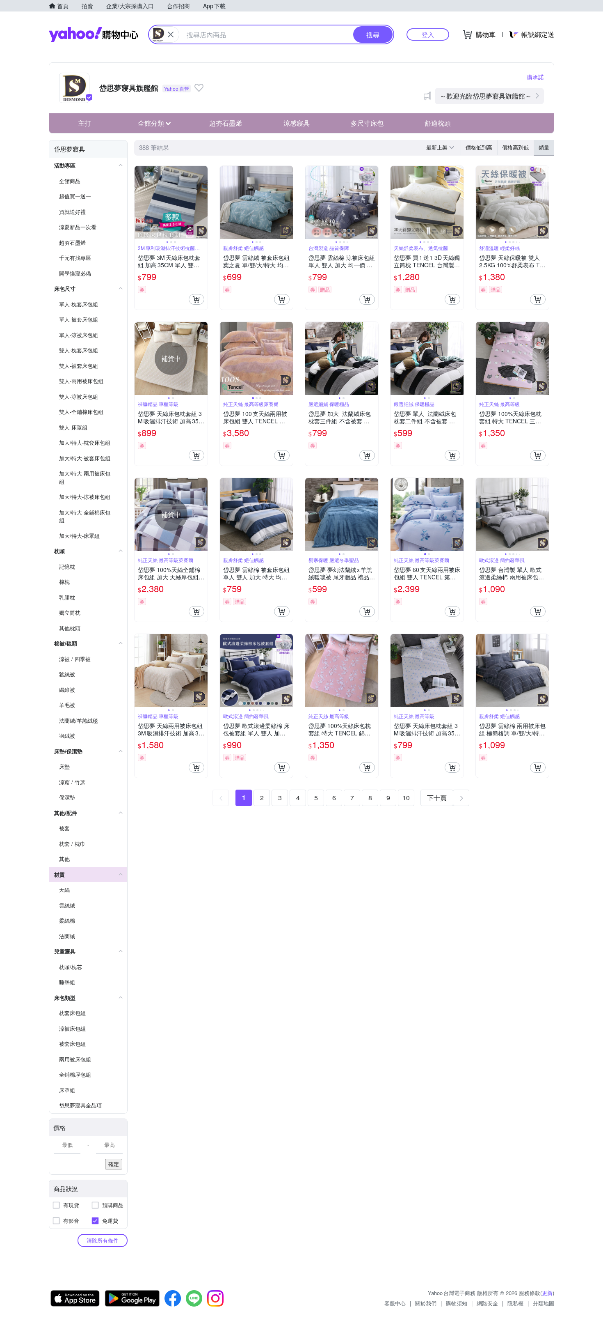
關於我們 (425, 1303)
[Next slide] (202, 202)
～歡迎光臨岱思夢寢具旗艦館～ (486, 96)
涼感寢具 (296, 123)
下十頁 (437, 797)
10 (406, 797)
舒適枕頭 (438, 123)
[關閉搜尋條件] (171, 34)
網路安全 (487, 1303)
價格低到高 (479, 147)
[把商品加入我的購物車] (196, 299)
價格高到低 (515, 147)
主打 (84, 123)
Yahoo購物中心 (93, 34)
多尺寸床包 (367, 123)
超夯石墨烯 (225, 123)
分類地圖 (543, 1303)
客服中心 (395, 1303)
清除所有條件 (103, 1240)
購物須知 (456, 1303)
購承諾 (535, 77)
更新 (547, 1293)
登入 (428, 34)
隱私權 (515, 1303)
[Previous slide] (140, 202)
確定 (113, 1164)
